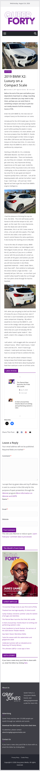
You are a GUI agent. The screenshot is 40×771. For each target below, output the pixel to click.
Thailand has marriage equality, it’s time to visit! (18, 610)
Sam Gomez (22, 89)
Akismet (5, 493)
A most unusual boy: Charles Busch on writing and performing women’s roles (23, 405)
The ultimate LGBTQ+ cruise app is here (16, 649)
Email (5, 509)
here (25, 663)
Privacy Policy (15, 757)
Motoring (8, 71)
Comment (6, 456)
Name (5, 499)
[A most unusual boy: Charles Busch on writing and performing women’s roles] (11, 400)
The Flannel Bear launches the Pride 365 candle (23, 384)
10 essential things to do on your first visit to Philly (19, 607)
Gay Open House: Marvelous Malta (14, 634)
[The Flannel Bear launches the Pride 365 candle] (12, 381)
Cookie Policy (24, 757)
